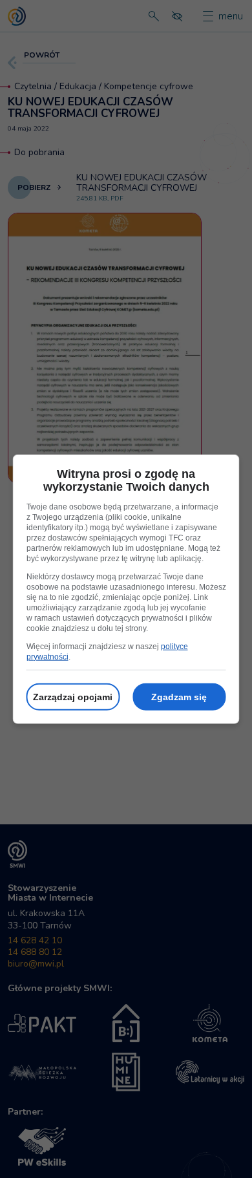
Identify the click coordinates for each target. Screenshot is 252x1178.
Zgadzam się (179, 696)
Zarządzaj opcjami (72, 696)
